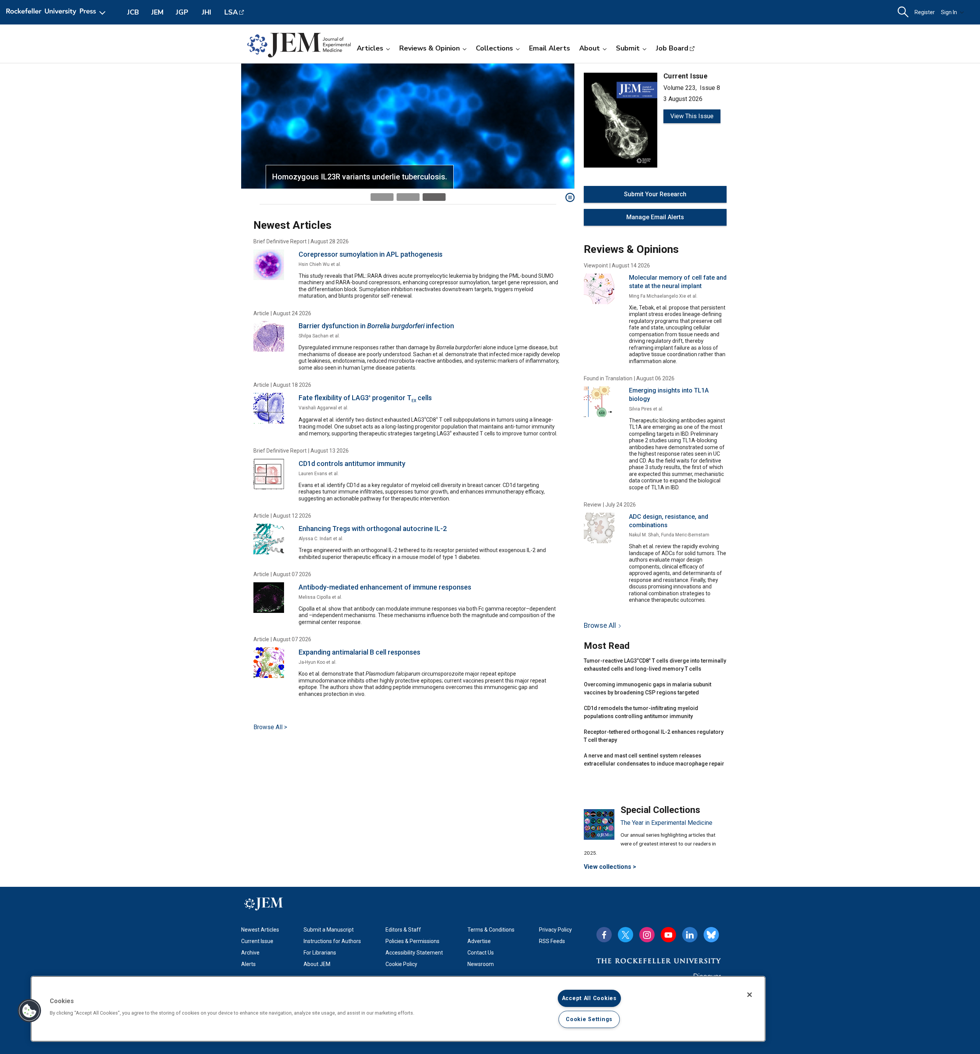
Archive (250, 953)
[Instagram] (647, 934)
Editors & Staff (403, 930)
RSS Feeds (552, 941)
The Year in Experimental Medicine (666, 822)
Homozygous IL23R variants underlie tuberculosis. (359, 176)
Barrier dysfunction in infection (376, 326)
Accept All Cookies (589, 998)
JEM (157, 12)
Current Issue (257, 941)
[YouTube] (668, 934)
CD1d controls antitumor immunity (352, 463)
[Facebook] (604, 934)
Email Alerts (549, 48)
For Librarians (320, 953)
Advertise (479, 941)
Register (925, 12)
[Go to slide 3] (434, 197)
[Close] (749, 994)
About (589, 48)
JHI (206, 12)
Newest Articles (260, 930)
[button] (29, 1011)
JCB (133, 12)
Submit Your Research (655, 194)
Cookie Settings (589, 1019)
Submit (628, 48)
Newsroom (480, 964)
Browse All (600, 625)
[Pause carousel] (570, 197)
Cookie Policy (401, 964)
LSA (231, 12)
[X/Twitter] (625, 934)
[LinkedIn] (689, 934)
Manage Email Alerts (655, 217)
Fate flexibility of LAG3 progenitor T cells (365, 398)
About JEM (317, 964)
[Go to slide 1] (382, 197)
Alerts (248, 964)
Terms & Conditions (490, 930)
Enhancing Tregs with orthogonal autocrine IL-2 (373, 529)
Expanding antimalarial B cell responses (359, 652)
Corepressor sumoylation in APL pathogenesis (371, 254)
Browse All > (270, 727)
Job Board (672, 48)
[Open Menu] (57, 12)
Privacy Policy (555, 930)
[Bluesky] (711, 934)
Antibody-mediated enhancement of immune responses (385, 587)
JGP (182, 12)
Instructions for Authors (332, 941)
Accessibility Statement (414, 953)
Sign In (949, 12)
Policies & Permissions (412, 941)
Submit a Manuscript (329, 930)
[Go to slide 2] (408, 197)
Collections (494, 48)
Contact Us (480, 953)
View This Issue (692, 116)
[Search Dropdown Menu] (903, 12)
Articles (370, 48)
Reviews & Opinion (429, 48)
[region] (398, 1009)
